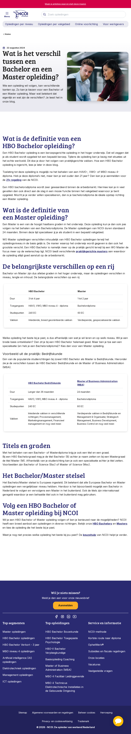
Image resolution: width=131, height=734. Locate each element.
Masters (122, 523)
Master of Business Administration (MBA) (58, 667)
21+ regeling (13, 179)
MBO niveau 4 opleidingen (19, 651)
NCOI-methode (97, 631)
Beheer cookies (86, 712)
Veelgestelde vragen (100, 670)
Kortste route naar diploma (104, 638)
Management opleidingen (18, 675)
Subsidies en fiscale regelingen (106, 651)
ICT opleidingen (12, 681)
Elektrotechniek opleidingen (19, 668)
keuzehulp (89, 534)
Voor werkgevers (113, 24)
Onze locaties (96, 657)
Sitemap (23, 712)
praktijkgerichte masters (92, 251)
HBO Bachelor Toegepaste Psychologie (61, 640)
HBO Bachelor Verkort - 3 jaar (21, 644)
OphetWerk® (96, 644)
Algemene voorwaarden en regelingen (52, 712)
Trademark (83, 721)
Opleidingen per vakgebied (54, 24)
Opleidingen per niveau (19, 24)
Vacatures (94, 664)
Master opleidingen (14, 631)
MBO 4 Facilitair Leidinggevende (64, 676)
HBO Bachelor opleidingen (19, 638)
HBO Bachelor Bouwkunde (61, 631)
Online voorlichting (86, 24)
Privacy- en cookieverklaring (57, 721)
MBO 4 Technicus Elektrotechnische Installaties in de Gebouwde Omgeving (64, 687)
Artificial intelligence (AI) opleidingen (17, 659)
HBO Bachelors (102, 523)
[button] (118, 721)
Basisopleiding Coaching (59, 659)
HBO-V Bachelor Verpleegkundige (55, 650)
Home (8, 34)
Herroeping (106, 712)
